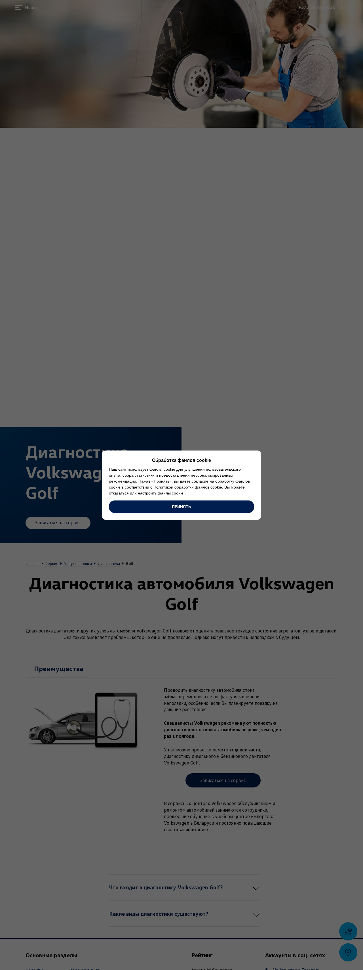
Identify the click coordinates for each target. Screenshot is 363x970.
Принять (181, 506)
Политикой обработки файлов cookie (187, 487)
